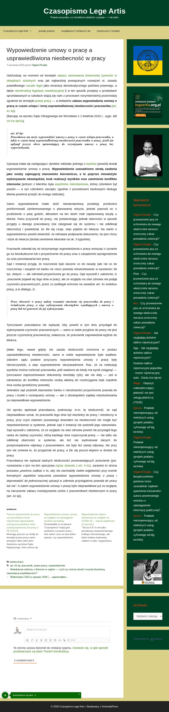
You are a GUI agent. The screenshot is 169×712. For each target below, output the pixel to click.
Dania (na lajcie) (151, 377)
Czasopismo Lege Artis (85, 11)
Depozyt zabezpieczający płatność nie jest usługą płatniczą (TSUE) (143, 393)
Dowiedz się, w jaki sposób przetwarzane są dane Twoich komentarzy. (60, 649)
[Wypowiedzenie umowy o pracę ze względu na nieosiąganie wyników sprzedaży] (63, 526)
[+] (73, 640)
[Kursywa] (32, 640)
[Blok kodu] (59, 640)
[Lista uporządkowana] (46, 640)
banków (91, 163)
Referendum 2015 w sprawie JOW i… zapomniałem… (39, 577)
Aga (135, 348)
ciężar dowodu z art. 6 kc (72, 465)
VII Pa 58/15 (15, 121)
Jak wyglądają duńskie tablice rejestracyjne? (146, 337)
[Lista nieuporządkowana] (50, 640)
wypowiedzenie (57, 565)
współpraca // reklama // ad (75, 30)
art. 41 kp (15, 565)
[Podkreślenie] (36, 640)
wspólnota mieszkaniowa (71, 184)
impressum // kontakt (108, 30)
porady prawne (47, 30)
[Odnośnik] (64, 640)
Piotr (136, 273)
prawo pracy (17, 561)
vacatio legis (34, 85)
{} (69, 640)
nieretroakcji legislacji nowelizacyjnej (39, 90)
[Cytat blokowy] (55, 640)
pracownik (27, 565)
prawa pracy (43, 101)
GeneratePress (110, 706)
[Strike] (41, 640)
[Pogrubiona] (27, 640)
